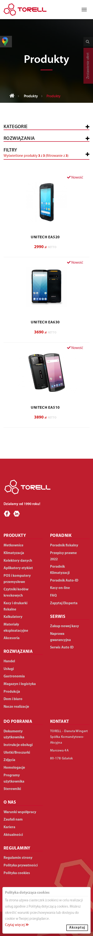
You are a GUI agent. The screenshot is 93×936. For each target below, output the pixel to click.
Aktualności (13, 835)
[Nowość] (46, 202)
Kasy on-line (60, 588)
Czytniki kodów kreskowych (16, 593)
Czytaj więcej (15, 925)
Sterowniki (12, 789)
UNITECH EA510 (45, 408)
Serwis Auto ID (61, 647)
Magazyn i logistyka (20, 684)
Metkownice (13, 545)
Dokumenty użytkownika (14, 735)
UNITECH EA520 (45, 237)
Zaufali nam (13, 820)
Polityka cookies (17, 873)
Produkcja (12, 692)
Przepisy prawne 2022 (63, 556)
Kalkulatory (13, 617)
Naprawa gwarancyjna (60, 637)
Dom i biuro (13, 699)
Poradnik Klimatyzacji (60, 570)
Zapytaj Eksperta (64, 603)
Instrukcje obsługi (18, 745)
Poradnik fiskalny (64, 545)
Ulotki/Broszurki (17, 753)
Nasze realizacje (16, 707)
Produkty (31, 96)
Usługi (9, 669)
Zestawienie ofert (88, 66)
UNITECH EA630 (45, 322)
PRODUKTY (15, 536)
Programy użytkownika (14, 779)
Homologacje (14, 768)
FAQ (53, 596)
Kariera (9, 827)
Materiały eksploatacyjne (16, 628)
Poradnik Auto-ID (64, 580)
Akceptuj (77, 928)
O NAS (10, 802)
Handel (9, 661)
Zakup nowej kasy (64, 626)
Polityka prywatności (21, 865)
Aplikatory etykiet (18, 568)
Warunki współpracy (20, 812)
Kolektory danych (18, 561)
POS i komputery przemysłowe (17, 579)
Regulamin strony (18, 858)
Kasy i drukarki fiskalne (15, 606)
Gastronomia (14, 676)
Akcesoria (12, 638)
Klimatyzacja (14, 553)
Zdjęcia (9, 760)
